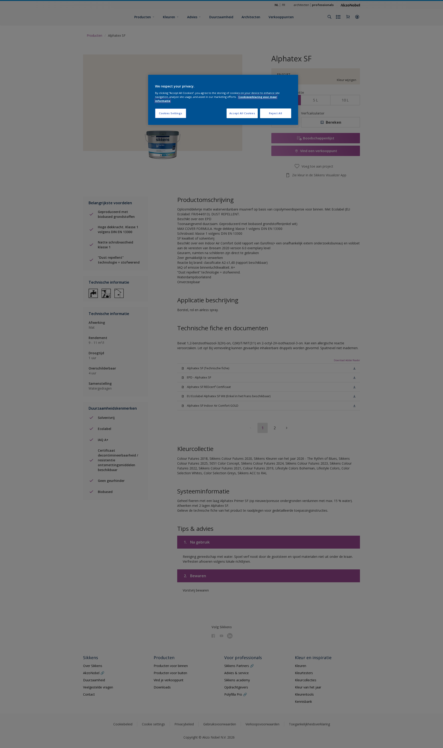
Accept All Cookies (242, 113)
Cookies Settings (170, 113)
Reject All (275, 113)
